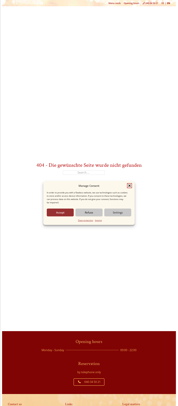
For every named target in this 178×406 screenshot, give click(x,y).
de (162, 3)
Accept (60, 212)
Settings (118, 212)
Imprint (98, 220)
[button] (129, 185)
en (168, 3)
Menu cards (114, 3)
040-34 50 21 (92, 382)
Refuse (89, 212)
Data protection (85, 220)
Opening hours (131, 3)
